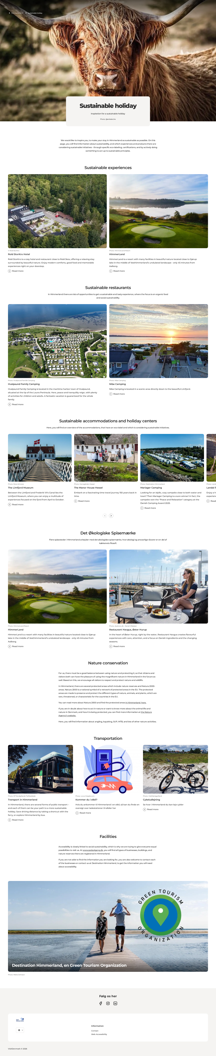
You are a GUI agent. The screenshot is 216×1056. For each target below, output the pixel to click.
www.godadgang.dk (93, 850)
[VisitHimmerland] (20, 1020)
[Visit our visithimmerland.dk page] (108, 1003)
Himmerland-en (17, 13)
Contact (94, 1031)
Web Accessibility (99, 1034)
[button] (57, 261)
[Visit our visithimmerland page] (100, 1003)
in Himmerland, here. (136, 702)
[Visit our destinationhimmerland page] (115, 1003)
